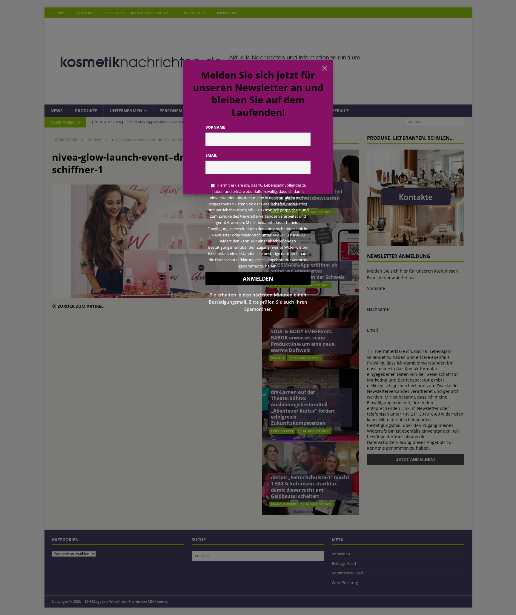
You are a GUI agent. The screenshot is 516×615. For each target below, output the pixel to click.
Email (211, 155)
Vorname (215, 127)
